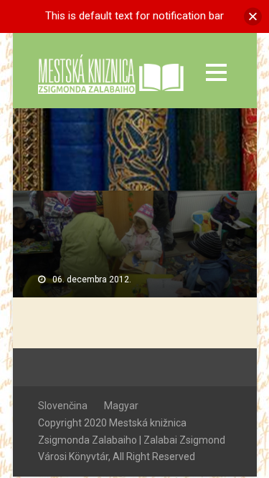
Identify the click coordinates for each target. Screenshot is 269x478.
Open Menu (216, 72)
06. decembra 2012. (91, 279)
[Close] (253, 16)
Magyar (121, 405)
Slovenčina (63, 405)
